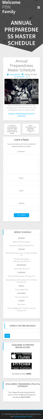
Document (21, 77)
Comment (22, 151)
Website (21, 203)
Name (21, 178)
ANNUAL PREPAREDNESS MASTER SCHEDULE (21, 115)
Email (21, 191)
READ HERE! (25, 397)
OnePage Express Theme (23, 416)
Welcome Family (11, 7)
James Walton (15, 74)
